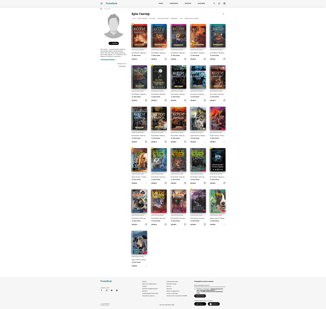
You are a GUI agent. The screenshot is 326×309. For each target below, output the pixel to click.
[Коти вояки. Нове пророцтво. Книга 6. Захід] (178, 118)
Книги (134, 18)
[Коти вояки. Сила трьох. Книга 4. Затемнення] (139, 201)
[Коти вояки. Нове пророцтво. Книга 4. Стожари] (139, 118)
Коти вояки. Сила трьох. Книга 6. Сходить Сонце (178, 218)
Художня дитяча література (191, 18)
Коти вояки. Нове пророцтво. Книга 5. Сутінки (159, 135)
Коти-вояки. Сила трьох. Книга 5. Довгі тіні (159, 218)
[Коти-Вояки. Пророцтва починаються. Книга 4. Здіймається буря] (198, 35)
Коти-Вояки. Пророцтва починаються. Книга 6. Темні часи (139, 94)
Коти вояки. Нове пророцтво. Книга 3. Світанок (217, 94)
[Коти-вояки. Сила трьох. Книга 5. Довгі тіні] (159, 201)
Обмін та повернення (172, 291)
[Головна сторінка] (111, 3)
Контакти (169, 288)
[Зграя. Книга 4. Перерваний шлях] (217, 201)
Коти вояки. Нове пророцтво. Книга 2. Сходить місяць (198, 94)
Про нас (168, 286)
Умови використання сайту (150, 293)
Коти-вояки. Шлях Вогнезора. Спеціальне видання (159, 94)
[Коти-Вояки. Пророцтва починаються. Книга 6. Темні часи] (139, 77)
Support (144, 286)
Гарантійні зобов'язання (149, 284)
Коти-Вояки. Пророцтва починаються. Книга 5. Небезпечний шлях (217, 53)
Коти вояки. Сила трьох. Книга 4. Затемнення (139, 218)
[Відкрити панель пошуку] (214, 3)
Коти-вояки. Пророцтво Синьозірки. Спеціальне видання (217, 177)
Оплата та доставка (172, 293)
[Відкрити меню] (102, 3)
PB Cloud (144, 291)
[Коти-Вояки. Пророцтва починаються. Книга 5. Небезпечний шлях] (217, 35)
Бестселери (152, 18)
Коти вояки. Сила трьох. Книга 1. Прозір (159, 177)
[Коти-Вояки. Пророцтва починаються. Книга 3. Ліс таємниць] (178, 35)
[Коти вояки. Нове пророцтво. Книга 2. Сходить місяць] (198, 77)
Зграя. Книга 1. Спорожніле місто (139, 177)
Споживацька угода (172, 281)
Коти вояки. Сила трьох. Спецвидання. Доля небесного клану (198, 218)
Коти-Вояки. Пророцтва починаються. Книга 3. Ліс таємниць (178, 53)
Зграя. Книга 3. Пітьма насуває (217, 135)
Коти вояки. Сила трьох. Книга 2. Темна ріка (178, 177)
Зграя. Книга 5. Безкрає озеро (139, 259)
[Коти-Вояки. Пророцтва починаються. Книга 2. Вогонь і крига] (159, 35)
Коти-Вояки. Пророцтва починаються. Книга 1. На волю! (139, 53)
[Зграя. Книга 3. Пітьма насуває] (217, 118)
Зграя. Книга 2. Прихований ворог (198, 135)
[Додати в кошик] (166, 59)
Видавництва (174, 18)
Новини (144, 281)
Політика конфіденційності (150, 288)
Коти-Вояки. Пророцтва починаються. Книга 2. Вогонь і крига (159, 53)
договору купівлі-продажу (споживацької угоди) (209, 292)
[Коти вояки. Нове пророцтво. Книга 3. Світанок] (217, 77)
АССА (181, 18)
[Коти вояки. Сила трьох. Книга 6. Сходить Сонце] (178, 201)
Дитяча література (142, 18)
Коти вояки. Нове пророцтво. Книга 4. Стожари (139, 135)
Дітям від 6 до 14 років (163, 18)
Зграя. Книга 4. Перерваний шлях (217, 218)
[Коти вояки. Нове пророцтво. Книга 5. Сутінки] (159, 118)
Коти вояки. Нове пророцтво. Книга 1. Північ (178, 94)
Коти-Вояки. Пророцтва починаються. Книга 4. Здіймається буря (198, 53)
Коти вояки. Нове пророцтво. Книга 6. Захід (178, 135)
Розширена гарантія (148, 296)
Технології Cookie (171, 284)
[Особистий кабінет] (224, 3)
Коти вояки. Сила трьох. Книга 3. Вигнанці (198, 177)
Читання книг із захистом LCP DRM (176, 296)
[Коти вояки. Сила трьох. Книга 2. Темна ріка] (178, 159)
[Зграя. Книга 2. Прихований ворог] (198, 118)
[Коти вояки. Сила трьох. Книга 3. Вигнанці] (198, 159)
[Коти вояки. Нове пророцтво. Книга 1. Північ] (178, 77)
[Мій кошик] (219, 3)
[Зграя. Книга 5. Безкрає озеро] (139, 242)
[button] (109, 60)
